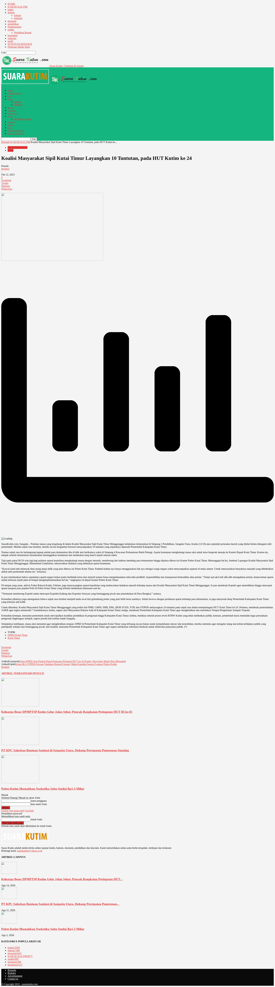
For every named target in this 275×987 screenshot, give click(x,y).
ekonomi (12, 21)
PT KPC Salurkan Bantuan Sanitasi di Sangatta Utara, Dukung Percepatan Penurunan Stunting (65, 750)
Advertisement (15, 976)
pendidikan (13, 24)
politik (11, 29)
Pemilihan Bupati (22, 32)
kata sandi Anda (39, 804)
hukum (11, 12)
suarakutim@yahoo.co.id (29, 850)
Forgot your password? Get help (17, 810)
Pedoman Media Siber (19, 47)
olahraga (12, 38)
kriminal (18, 18)
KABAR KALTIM (17, 6)
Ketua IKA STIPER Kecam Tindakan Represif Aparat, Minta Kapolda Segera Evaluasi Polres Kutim (66, 664)
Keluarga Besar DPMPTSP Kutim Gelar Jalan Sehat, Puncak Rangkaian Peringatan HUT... (62, 879)
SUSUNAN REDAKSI (20, 44)
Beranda (5, 142)
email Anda (36, 819)
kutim (10, 9)
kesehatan (13, 35)
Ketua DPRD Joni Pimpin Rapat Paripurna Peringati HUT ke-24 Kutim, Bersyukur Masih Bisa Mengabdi (72, 661)
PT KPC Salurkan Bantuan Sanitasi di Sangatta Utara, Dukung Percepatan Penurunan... (60, 904)
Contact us (13, 978)
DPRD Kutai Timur (18, 635)
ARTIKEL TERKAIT (13, 673)
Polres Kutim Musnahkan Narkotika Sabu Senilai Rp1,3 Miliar (42, 788)
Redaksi (5, 168)
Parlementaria (14, 26)
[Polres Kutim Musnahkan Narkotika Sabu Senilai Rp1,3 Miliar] (20, 782)
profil (10, 41)
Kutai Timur (14, 638)
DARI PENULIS (34, 673)
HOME (11, 4)
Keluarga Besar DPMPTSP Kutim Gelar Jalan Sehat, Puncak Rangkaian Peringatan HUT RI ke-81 (66, 711)
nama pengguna (39, 800)
